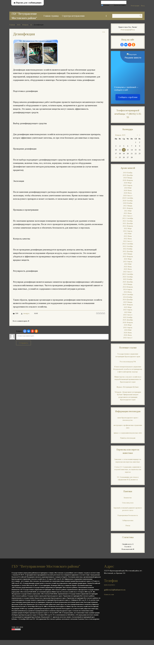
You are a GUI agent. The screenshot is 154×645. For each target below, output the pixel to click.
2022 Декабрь (128, 251)
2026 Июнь (128, 333)
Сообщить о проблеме (127, 97)
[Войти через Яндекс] (32, 331)
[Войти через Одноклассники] (36, 331)
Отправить (23, 343)
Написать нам (109, 594)
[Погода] (105, 5)
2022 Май (127, 233)
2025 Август (127, 315)
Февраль (25, 25)
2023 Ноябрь (127, 279)
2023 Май (127, 264)
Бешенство (128, 498)
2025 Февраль (128, 305)
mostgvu (26, 313)
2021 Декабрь (128, 223)
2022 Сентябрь (127, 244)
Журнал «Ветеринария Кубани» (128, 387)
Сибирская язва (127, 520)
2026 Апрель (127, 327)
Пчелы (127, 525)
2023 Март (128, 259)
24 (116, 157)
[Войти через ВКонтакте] (28, 331)
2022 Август (127, 241)
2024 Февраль (128, 287)
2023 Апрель (127, 261)
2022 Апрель (127, 231)
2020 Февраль (128, 180)
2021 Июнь (128, 213)
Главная (12, 25)
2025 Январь (127, 302)
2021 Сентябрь (127, 218)
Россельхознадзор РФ (128, 361)
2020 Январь (127, 178)
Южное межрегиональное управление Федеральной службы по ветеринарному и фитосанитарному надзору (127, 369)
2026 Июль (128, 335)
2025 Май (127, 312)
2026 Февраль (128, 322)
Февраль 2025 (120, 135)
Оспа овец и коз (127, 503)
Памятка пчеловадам (127, 438)
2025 (18, 25)
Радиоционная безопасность (128, 515)
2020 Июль (128, 193)
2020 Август (127, 195)
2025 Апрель (127, 310)
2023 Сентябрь (127, 274)
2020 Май (127, 188)
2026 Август (127, 338)
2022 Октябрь (128, 246)
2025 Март (128, 307)
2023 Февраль (128, 256)
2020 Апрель (127, 185)
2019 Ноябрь (127, 173)
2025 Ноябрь (127, 317)
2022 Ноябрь (127, 249)
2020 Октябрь (128, 200)
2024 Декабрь (128, 299)
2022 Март (128, 228)
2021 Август (127, 216)
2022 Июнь (128, 236)
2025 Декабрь (128, 320)
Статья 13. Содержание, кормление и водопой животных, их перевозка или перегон (127, 469)
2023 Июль (128, 269)
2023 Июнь (128, 266)
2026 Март (128, 325)
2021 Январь (127, 206)
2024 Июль (128, 292)
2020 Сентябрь (127, 198)
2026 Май (127, 330)
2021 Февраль (128, 208)
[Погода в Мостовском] (113, 3)
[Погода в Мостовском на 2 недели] (120, 5)
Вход (143, 6)
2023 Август (127, 272)
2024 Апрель (127, 289)
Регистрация (135, 6)
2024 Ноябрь (127, 297)
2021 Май (127, 211)
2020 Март (128, 183)
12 (31, 25)
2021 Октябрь (128, 221)
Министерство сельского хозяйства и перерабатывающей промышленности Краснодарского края (127, 379)
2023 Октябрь (128, 277)
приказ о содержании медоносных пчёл (128, 433)
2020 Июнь (128, 190)
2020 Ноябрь (127, 203)
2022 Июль (128, 239)
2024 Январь (127, 284)
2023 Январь (127, 254)
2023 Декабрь (128, 282)
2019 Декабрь (128, 175)
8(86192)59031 (109, 585)
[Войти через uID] (24, 331)
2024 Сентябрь (127, 294)
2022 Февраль (128, 226)
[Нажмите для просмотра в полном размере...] (35, 64)
